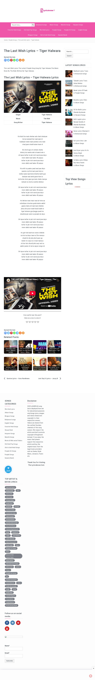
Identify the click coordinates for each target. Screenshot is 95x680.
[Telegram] (17, 60)
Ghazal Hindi (9, 430)
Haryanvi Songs (78, 25)
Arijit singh (9, 497)
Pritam (8, 570)
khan (17, 545)
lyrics (7, 551)
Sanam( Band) (62, 35)
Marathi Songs (65, 25)
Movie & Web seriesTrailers (13, 440)
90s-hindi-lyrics (10, 487)
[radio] (27, 322)
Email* (7, 653)
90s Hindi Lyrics (45, 30)
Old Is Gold (9, 567)
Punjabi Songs (56, 30)
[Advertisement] (36, 498)
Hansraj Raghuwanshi (12, 529)
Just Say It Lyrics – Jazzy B (48, 378)
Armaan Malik (10, 500)
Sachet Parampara (11, 579)
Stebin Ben (9, 592)
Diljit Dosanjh (10, 516)
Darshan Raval (10, 510)
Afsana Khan (9, 490)
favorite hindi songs (11, 522)
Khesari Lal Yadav (11, 548)
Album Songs (54, 25)
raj (7, 576)
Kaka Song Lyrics (11, 542)
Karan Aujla (9, 545)
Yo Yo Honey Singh (11, 605)
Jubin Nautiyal (10, 539)
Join (8, 470)
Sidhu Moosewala (11, 586)
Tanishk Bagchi (10, 595)
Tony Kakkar (9, 599)
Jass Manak (16, 535)
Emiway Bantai (10, 519)
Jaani (7, 535)
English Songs (82, 30)
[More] (23, 60)
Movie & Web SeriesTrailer (10, 556)
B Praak (17, 506)
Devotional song (10, 513)
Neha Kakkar (9, 560)
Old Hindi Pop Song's (12, 563)
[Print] (20, 60)
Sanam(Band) (10, 583)
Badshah (8, 506)
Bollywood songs (41, 25)
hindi (7, 532)
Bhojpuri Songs (32, 35)
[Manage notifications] (90, 675)
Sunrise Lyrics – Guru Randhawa (18, 378)
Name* (7, 646)
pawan (18, 567)
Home (5, 40)
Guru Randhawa (10, 526)
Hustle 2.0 (15, 532)
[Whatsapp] (14, 60)
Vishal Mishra (10, 602)
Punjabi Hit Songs (69, 30)
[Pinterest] (11, 60)
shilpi (19, 583)
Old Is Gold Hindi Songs (47, 35)
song (14, 589)
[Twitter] (8, 60)
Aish (18, 490)
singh (7, 589)
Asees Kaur (9, 503)
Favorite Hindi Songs (14, 30)
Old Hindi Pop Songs (30, 30)
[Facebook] (5, 60)
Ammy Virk (9, 493)
